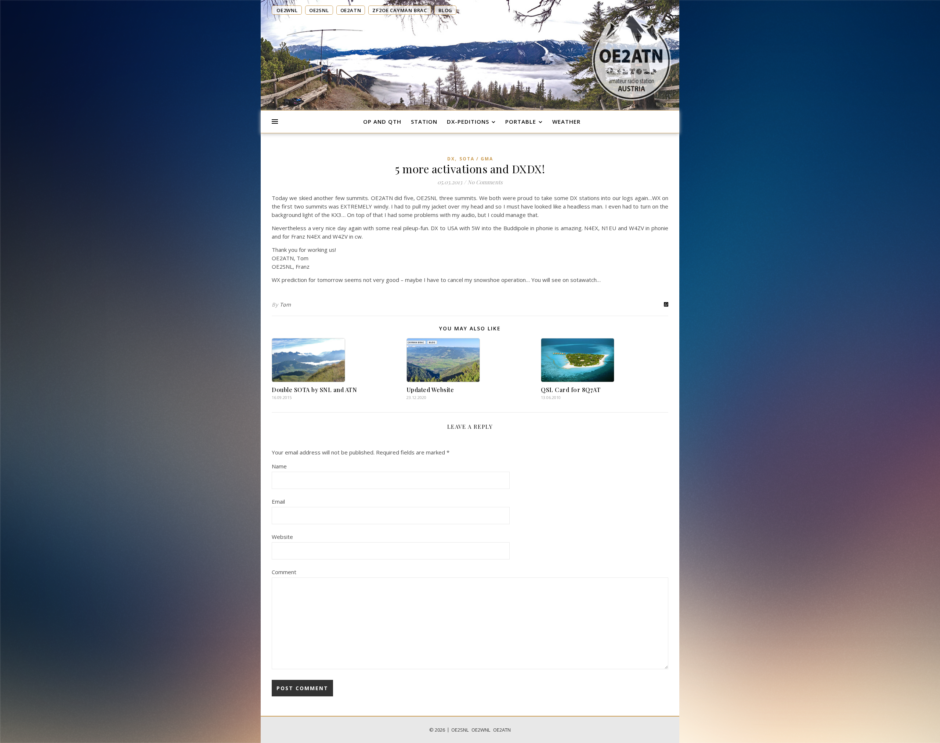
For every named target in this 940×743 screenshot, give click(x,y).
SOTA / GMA (476, 159)
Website (282, 536)
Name (279, 466)
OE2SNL (460, 729)
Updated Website (430, 390)
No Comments (485, 182)
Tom (285, 304)
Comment (284, 572)
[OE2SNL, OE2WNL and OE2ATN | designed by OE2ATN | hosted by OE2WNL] (631, 56)
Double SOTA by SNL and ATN (314, 390)
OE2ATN (502, 729)
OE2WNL (480, 729)
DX (451, 159)
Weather (566, 121)
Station (424, 121)
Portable (520, 121)
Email (278, 501)
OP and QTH (382, 121)
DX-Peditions (468, 121)
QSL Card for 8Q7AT (570, 390)
